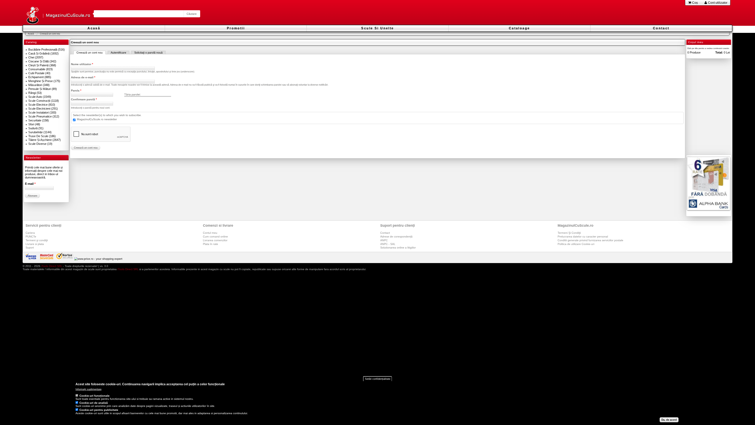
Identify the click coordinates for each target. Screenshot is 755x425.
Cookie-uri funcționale (94, 395)
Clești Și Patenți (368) (42, 65)
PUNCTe (31, 236)
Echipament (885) (39, 77)
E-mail (30, 183)
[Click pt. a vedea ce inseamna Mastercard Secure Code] (46, 258)
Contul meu (210, 232)
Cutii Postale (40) (39, 73)
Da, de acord (669, 419)
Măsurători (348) (39, 85)
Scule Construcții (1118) (43, 100)
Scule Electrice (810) (41, 104)
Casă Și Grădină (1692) (43, 53)
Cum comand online (215, 236)
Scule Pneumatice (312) (43, 116)
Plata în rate (210, 244)
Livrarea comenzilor (215, 240)
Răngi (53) (35, 92)
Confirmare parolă (84, 99)
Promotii (236, 28)
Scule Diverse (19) (40, 143)
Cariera (30, 232)
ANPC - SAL (387, 244)
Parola (76, 90)
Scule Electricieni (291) (43, 108)
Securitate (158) (38, 120)
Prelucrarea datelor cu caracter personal (583, 236)
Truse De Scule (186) (42, 136)
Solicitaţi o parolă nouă (148, 52)
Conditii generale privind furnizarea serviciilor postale (590, 240)
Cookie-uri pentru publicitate (98, 410)
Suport (30, 247)
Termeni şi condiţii (37, 240)
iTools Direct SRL (51, 266)
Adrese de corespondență (396, 236)
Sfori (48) (34, 124)
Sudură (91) (35, 128)
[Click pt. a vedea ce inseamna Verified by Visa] (31, 258)
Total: (719, 52)
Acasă (93, 28)
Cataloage (519, 28)
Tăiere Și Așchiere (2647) (44, 139)
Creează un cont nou (91, 52)
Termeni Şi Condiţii (569, 232)
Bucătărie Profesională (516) (46, 49)
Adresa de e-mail (83, 77)
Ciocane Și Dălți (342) (42, 61)
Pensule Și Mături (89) (42, 89)
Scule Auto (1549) (39, 96)
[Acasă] (32, 16)
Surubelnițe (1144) (40, 132)
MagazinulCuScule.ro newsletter (97, 119)
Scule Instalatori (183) (42, 112)
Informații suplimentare (88, 389)
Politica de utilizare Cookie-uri (576, 244)
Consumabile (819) (40, 69)
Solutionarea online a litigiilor (398, 247)
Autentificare (118, 52)
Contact (661, 28)
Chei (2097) (35, 57)
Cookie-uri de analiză (93, 403)
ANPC (384, 240)
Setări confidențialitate (377, 378)
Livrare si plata (35, 244)
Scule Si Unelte (377, 28)
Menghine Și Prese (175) (44, 81)
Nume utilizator (82, 64)
